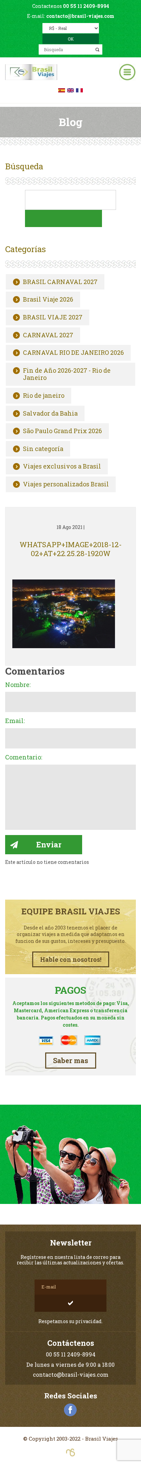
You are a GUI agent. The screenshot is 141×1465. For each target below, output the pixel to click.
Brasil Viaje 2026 (48, 299)
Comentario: (23, 757)
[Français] (79, 89)
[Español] (61, 89)
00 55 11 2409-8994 (86, 6)
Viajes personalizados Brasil (66, 484)
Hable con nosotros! (70, 959)
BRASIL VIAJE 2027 (52, 317)
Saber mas (70, 1060)
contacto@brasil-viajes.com (80, 16)
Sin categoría (43, 449)
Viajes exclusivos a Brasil (62, 466)
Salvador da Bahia (50, 413)
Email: (15, 721)
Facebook (70, 1410)
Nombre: (17, 685)
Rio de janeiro (43, 395)
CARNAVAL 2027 (48, 335)
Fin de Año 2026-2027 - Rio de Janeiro (67, 374)
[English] (70, 89)
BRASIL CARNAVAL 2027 (60, 282)
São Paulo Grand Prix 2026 (62, 431)
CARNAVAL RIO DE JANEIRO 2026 (73, 353)
